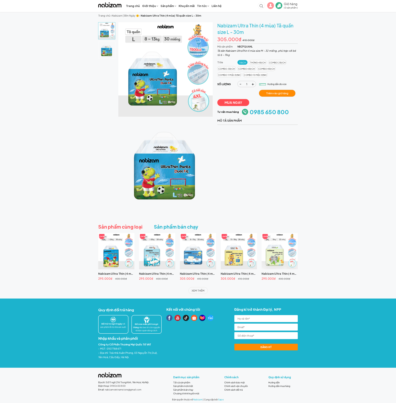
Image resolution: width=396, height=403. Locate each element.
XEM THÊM (198, 290)
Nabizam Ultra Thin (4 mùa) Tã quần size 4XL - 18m (132, 273)
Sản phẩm (167, 6)
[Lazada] (202, 318)
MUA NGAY (233, 102)
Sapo (221, 399)
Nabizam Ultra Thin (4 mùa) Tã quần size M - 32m (213, 273)
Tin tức (202, 6)
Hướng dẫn (274, 382)
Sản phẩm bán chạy (183, 389)
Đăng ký (266, 347)
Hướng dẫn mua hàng (279, 386)
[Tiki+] (210, 318)
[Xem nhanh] (116, 251)
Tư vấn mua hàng (228, 111)
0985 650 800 (269, 111)
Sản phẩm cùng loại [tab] (120, 227)
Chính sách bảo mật (234, 382)
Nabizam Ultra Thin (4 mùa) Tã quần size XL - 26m (254, 273)
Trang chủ (133, 6)
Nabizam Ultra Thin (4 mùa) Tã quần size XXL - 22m (296, 273)
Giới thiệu (149, 6)
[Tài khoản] (270, 5)
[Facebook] (169, 318)
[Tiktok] (186, 318)
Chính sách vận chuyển (236, 386)
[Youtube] (177, 318)
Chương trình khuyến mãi (186, 393)
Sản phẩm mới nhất (183, 386)
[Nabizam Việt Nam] (109, 5)
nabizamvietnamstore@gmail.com (123, 389)
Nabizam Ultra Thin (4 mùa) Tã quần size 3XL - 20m (174, 273)
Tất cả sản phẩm (181, 382)
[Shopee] (194, 318)
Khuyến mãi (187, 6)
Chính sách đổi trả (233, 389)
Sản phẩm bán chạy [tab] (176, 227)
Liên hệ (217, 6)
